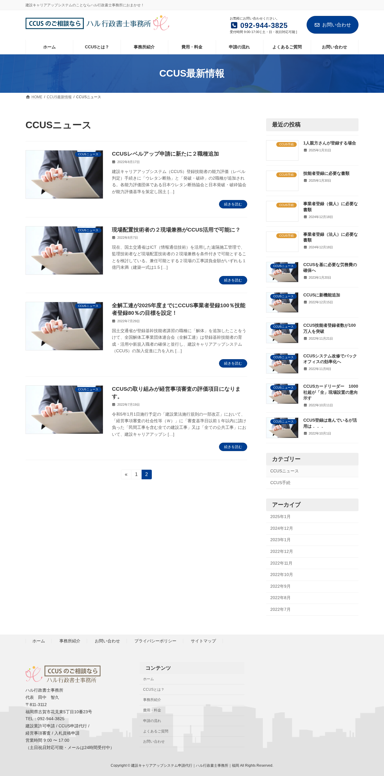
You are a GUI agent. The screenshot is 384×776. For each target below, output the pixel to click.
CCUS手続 (280, 482)
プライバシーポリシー (155, 641)
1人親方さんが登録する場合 (329, 142)
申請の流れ (152, 721)
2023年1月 (280, 539)
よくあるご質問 (155, 731)
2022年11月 (281, 562)
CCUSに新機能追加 (321, 295)
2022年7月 (280, 609)
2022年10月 (281, 574)
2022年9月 (280, 586)
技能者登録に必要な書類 (326, 173)
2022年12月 (281, 551)
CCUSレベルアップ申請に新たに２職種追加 (165, 154)
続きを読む (233, 204)
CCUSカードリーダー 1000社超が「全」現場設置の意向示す (330, 392)
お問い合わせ (336, 24)
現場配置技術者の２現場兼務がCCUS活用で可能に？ (176, 230)
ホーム (38, 641)
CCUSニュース (284, 470)
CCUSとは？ (153, 689)
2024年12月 (281, 528)
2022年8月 (280, 597)
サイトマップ (203, 641)
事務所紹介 (69, 641)
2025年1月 (280, 516)
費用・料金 (152, 710)
